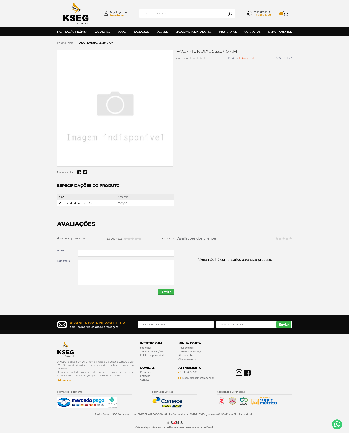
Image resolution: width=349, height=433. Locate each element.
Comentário (63, 261)
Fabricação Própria (72, 31)
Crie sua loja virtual (146, 427)
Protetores (228, 31)
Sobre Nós (145, 347)
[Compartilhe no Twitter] (85, 172)
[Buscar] (230, 13)
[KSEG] (79, 14)
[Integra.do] (244, 403)
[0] (287, 13)
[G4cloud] (232, 403)
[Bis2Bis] (221, 403)
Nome (60, 250)
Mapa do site (246, 414)
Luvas (122, 31)
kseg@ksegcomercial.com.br (198, 378)
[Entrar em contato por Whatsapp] (337, 424)
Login (119, 12)
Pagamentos (147, 372)
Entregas (145, 376)
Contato (144, 379)
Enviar (166, 291)
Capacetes (102, 31)
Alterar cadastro (187, 359)
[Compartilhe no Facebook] (79, 172)
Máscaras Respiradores (193, 31)
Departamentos (280, 31)
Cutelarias (252, 31)
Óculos (162, 31)
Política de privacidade (152, 355)
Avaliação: (182, 58)
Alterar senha (185, 355)
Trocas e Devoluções (151, 351)
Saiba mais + (64, 380)
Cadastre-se (117, 14)
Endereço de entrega (189, 351)
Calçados (141, 31)
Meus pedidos (186, 347)
